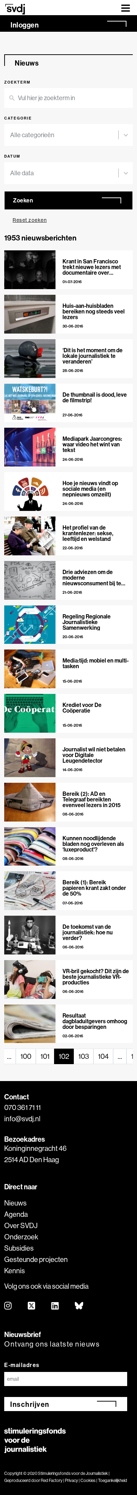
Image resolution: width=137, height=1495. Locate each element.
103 (83, 1056)
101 (45, 1056)
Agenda (16, 1214)
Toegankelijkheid (112, 1480)
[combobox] (64, 135)
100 (25, 1056)
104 (103, 1056)
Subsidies (19, 1248)
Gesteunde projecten (36, 1259)
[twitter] (32, 1306)
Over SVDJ (21, 1225)
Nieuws (15, 1202)
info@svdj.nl (22, 1118)
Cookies (88, 1480)
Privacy (71, 1480)
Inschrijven (30, 1404)
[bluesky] (79, 1306)
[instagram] (8, 1306)
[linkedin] (55, 1306)
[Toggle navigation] (125, 7)
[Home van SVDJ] (15, 9)
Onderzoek (21, 1236)
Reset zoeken (30, 220)
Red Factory (52, 1480)
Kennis (14, 1270)
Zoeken (23, 200)
